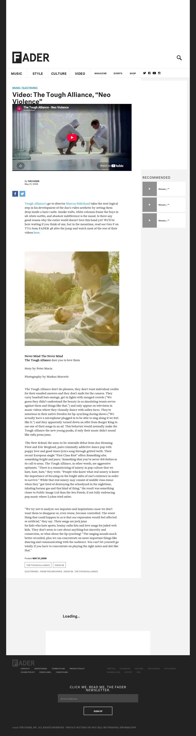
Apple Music (170, 668)
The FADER (33, 181)
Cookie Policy (28, 671)
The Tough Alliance (38, 565)
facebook (149, 73)
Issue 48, (69, 571)
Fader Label (45, 671)
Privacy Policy (77, 668)
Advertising (40, 668)
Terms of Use (58, 668)
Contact (25, 668)
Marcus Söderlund (78, 203)
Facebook (125, 668)
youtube (154, 73)
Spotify (128, 671)
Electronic (30, 87)
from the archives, (51, 571)
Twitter (144, 73)
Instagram (153, 668)
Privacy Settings (76, 727)
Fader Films (62, 671)
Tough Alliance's (36, 203)
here (36, 232)
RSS (139, 671)
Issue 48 (59, 565)
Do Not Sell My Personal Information (112, 727)
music (16, 87)
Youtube (139, 668)
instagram (159, 73)
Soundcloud (113, 671)
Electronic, (32, 571)
